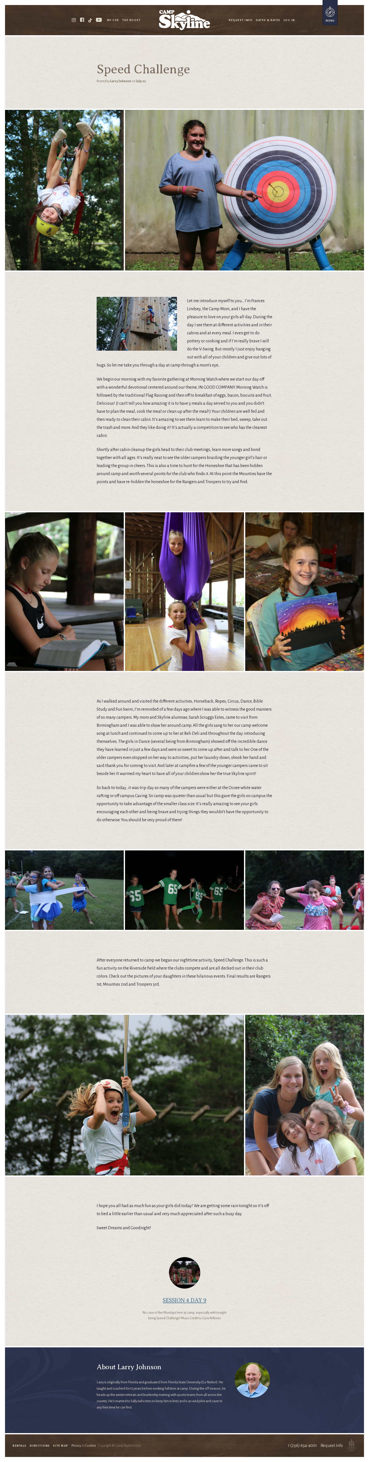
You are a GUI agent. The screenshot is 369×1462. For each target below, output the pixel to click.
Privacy (76, 1445)
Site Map (60, 1445)
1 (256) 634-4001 (302, 1445)
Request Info (241, 20)
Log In (289, 20)
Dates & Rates (268, 20)
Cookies (90, 1445)
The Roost (131, 20)
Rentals (20, 1445)
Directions (40, 1445)
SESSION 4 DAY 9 (184, 1300)
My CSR (113, 20)
